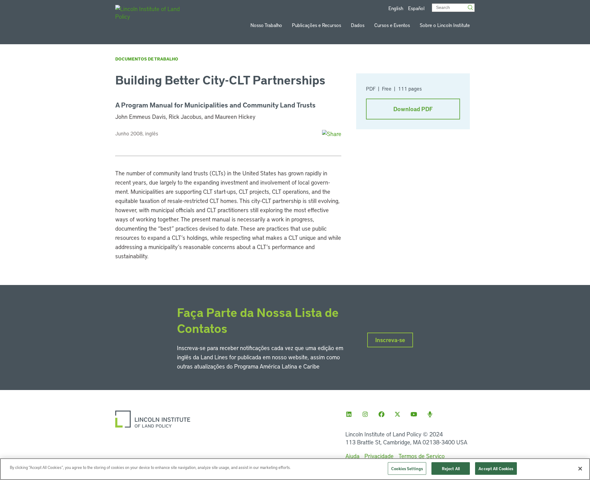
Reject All (451, 468)
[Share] (331, 134)
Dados (357, 25)
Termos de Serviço (422, 456)
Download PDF (413, 109)
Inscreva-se (390, 340)
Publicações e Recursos (316, 25)
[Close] (580, 468)
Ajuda (352, 456)
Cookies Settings (407, 468)
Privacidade (379, 456)
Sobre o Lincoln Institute (445, 25)
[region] (295, 469)
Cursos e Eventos (392, 25)
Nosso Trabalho (266, 25)
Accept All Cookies (495, 468)
